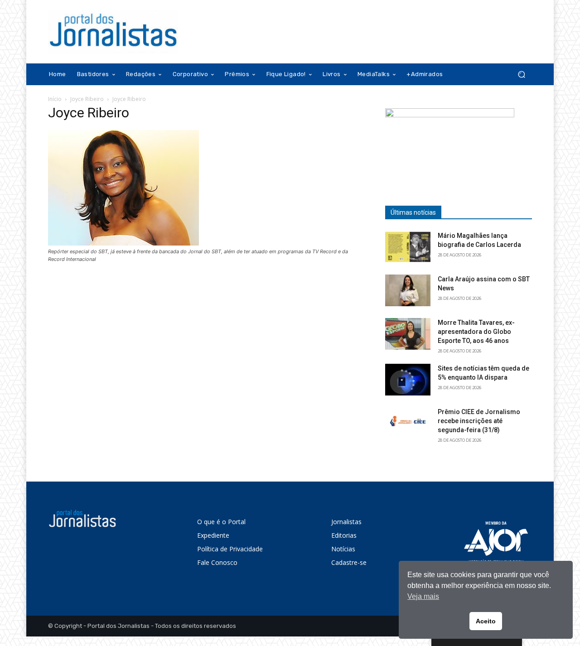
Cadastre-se (349, 562)
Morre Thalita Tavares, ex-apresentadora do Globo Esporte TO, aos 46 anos (476, 331)
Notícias (343, 549)
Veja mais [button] (423, 596)
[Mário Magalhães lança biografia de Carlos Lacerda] (407, 247)
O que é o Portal (221, 521)
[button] (521, 74)
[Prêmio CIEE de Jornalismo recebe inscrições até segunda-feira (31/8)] (407, 423)
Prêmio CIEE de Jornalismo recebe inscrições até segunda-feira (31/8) (479, 421)
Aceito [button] (486, 621)
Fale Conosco (217, 562)
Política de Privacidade (230, 549)
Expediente (213, 535)
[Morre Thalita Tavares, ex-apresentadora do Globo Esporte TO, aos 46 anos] (407, 334)
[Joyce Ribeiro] (123, 243)
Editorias (344, 535)
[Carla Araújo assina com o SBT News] (407, 290)
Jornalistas (346, 521)
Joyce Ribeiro (87, 99)
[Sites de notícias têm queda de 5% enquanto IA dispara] (407, 379)
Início (55, 99)
